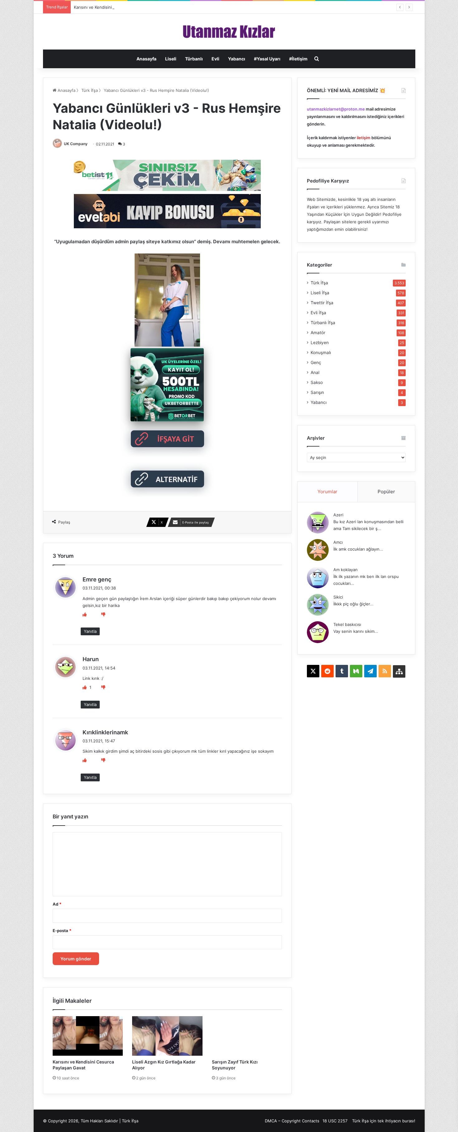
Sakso (317, 382)
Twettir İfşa (322, 302)
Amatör (318, 332)
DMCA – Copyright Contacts (292, 1120)
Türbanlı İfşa (323, 322)
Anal (315, 372)
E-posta (62, 930)
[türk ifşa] (229, 31)
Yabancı (236, 58)
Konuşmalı (321, 352)
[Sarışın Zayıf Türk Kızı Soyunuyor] (247, 1036)
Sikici (338, 596)
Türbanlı (194, 58)
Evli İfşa (318, 312)
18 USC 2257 (334, 1120)
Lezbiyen (320, 342)
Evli (215, 58)
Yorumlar (327, 492)
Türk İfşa (89, 90)
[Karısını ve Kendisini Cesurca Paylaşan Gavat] (88, 1036)
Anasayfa (146, 58)
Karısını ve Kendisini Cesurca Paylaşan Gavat (117, 7)
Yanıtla (90, 631)
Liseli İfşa (320, 292)
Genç (316, 362)
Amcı (338, 542)
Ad (57, 904)
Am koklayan (345, 569)
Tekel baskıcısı (347, 624)
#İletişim (298, 58)
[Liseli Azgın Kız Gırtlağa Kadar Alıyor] (167, 1036)
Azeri (338, 514)
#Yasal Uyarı (267, 58)
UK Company (76, 143)
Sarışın (317, 392)
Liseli (170, 58)
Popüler (386, 492)
